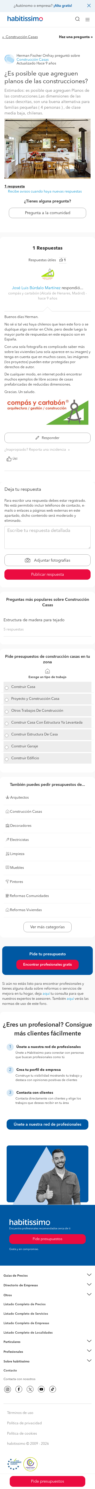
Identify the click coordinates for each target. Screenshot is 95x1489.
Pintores (9, 1317)
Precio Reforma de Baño (21, 1281)
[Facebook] (19, 1389)
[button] (47, 1276)
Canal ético (11, 1371)
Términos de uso (20, 1413)
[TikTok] (53, 1389)
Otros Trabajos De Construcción (37, 711)
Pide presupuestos (47, 1481)
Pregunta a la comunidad (47, 213)
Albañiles (10, 1326)
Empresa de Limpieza (19, 1295)
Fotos (7, 1309)
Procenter (10, 1313)
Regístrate (10, 1351)
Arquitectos (12, 1330)
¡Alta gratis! (62, 6)
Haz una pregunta (74, 37)
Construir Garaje (24, 746)
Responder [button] (50, 438)
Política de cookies (22, 1434)
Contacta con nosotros (19, 1379)
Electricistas (12, 1321)
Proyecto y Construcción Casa (35, 699)
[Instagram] (7, 1389)
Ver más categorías (47, 927)
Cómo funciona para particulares (27, 1347)
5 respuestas (14, 629)
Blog (7, 1300)
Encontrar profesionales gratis (47, 965)
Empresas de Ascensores (21, 1290)
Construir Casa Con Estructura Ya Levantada (47, 722)
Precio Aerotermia (16, 1285)
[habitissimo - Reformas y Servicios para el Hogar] (20, 19)
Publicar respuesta (47, 575)
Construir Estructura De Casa (34, 734)
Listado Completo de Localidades (28, 1332)
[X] (30, 1389)
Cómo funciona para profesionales (28, 1357)
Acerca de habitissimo (19, 1366)
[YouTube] (41, 1389)
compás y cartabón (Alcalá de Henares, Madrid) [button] (47, 293)
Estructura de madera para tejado (34, 620)
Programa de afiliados (19, 1375)
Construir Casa (23, 687)
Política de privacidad (24, 1423)
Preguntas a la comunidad (22, 1305)
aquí (46, 994)
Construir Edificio (25, 758)
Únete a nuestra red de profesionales (47, 1125)
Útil (15, 458)
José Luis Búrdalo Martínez (36, 288)
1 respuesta (14, 186)
